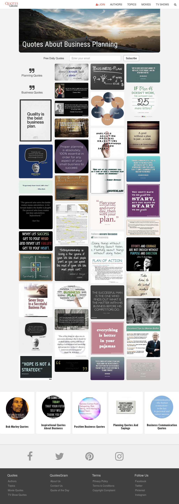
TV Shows (162, 4)
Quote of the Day (59, 490)
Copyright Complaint (104, 490)
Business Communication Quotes (126, 426)
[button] (175, 4)
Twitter (138, 485)
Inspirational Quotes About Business (17, 426)
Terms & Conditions (103, 485)
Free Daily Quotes (54, 58)
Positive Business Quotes (53, 426)
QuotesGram (11, 4)
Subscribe (131, 58)
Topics (131, 4)
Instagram (140, 494)
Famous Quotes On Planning (162, 426)
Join (102, 4)
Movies (146, 4)
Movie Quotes (15, 490)
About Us (55, 481)
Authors (116, 4)
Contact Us (56, 485)
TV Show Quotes (17, 494)
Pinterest (140, 490)
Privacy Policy (100, 481)
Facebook (140, 481)
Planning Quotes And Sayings (89, 426)
